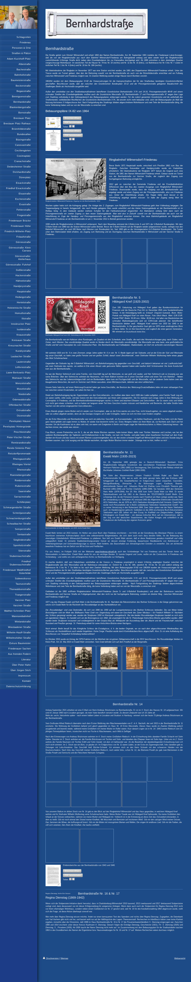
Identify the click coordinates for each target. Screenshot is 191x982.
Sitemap (64, 958)
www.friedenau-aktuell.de (106, 551)
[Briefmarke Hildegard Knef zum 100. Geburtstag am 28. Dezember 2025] (77, 315)
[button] (72, 118)
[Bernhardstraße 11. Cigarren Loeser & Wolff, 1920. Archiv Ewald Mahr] (134, 658)
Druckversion (52, 958)
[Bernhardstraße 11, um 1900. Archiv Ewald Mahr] (109, 658)
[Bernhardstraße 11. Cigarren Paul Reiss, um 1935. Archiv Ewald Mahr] (160, 658)
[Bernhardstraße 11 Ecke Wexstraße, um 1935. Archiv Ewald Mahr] (73, 489)
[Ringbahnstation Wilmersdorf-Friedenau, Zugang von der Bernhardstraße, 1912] (76, 179)
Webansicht (179, 958)
